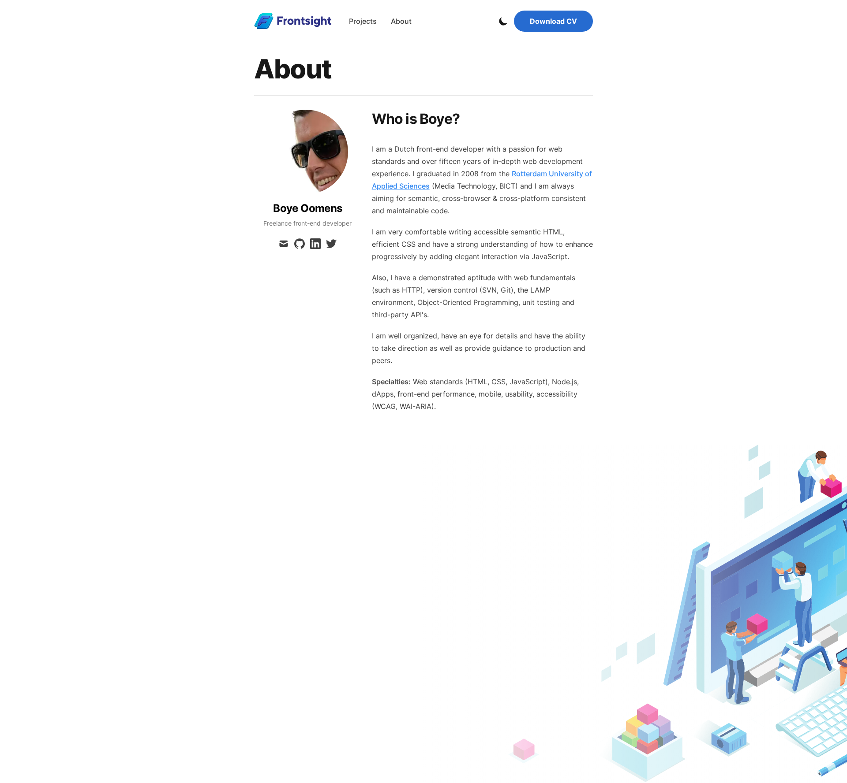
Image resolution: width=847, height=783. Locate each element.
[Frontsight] (295, 21)
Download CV (553, 21)
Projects (363, 21)
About (401, 21)
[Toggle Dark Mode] (503, 21)
